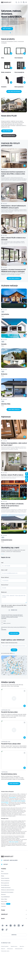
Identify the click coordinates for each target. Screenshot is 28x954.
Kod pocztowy (4, 584)
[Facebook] (2, 925)
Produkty (3, 868)
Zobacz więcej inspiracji (14, 278)
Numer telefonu (5, 577)
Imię (2, 562)
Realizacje (5, 904)
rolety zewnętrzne (21, 800)
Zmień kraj (14, 934)
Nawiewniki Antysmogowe (7, 892)
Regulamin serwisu (14, 946)
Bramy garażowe (5, 883)
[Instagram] (10, 925)
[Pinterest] (14, 925)
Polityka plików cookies (5, 951)
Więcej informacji (7, 29)
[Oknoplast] (6, 2)
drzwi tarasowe (14, 800)
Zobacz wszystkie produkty (14, 91)
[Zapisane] (21, 2)
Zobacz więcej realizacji (14, 409)
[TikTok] (6, 929)
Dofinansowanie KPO (18, 948)
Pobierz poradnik (20, 29)
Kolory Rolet (4, 901)
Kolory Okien (4, 899)
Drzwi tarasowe (4, 873)
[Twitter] (22, 925)
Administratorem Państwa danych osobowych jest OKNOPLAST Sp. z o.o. (14, 628)
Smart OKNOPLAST (5, 896)
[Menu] (26, 2)
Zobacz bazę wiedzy (14, 783)
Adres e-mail (4, 570)
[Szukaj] (16, 2)
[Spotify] (2, 929)
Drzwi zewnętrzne (5, 880)
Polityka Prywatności (4, 946)
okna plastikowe (12, 797)
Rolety (2, 876)
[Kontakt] (19, 2)
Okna (7, 803)
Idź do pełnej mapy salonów (7, 653)
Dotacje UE (3, 948)
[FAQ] (23, 2)
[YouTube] (6, 925)
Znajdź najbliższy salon (9, 135)
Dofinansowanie (10, 948)
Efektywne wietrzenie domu (7, 890)
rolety (10, 841)
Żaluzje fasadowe (5, 878)
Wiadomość (4, 592)
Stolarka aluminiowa (5, 887)
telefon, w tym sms (6, 623)
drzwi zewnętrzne (4, 802)
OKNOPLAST (4, 914)
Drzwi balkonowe (5, 885)
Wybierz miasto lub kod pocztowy (9, 642)
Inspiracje (3, 906)
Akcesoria (3, 894)
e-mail (4, 621)
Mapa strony (22, 946)
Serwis (3, 918)
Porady (3, 910)
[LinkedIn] (18, 925)
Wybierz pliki (14, 610)
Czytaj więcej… (3, 618)
